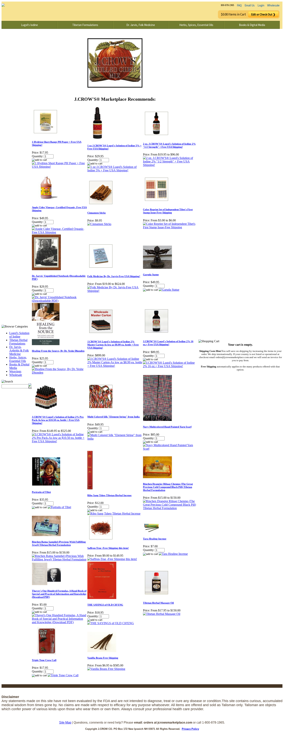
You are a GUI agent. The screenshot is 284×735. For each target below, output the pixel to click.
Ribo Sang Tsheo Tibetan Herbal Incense (109, 495)
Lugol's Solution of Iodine (19, 334)
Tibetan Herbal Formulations (18, 341)
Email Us (250, 5)
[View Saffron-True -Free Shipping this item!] (112, 559)
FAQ (239, 5)
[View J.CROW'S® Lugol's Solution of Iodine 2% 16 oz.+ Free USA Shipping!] (170, 366)
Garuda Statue (151, 274)
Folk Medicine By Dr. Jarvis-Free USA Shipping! (113, 276)
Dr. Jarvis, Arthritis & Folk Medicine (19, 350)
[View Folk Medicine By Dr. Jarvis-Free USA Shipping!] (115, 290)
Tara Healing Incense (154, 538)
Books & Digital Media (252, 25)
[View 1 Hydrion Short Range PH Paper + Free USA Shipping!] (59, 166)
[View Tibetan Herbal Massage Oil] (161, 614)
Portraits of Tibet (41, 492)
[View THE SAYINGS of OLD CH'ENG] (110, 623)
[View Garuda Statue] (169, 289)
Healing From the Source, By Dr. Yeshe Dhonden (58, 350)
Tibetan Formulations (85, 25)
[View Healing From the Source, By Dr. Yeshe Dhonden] (59, 372)
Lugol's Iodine (29, 25)
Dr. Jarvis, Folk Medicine (140, 25)
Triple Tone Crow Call (44, 660)
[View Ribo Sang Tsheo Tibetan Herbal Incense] (113, 513)
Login (261, 5)
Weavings (15, 371)
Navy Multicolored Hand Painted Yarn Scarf (167, 426)
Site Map (65, 722)
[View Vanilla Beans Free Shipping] (106, 669)
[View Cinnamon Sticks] (99, 224)
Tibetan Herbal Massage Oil (158, 602)
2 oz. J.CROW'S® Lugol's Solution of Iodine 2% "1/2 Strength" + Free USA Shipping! (169, 145)
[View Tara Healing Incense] (173, 553)
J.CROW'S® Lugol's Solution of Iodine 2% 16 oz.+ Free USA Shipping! (168, 343)
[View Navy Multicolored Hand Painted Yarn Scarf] (170, 448)
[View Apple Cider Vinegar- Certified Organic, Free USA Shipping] (59, 232)
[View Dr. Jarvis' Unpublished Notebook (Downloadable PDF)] (59, 300)
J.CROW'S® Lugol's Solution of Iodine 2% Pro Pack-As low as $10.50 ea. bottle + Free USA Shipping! (58, 420)
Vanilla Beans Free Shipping (102, 657)
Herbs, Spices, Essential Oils (196, 25)
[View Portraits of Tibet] (59, 507)
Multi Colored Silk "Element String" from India (113, 416)
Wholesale (273, 5)
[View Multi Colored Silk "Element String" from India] (115, 438)
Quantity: (37, 156)
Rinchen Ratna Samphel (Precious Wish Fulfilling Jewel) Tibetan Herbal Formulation (59, 543)
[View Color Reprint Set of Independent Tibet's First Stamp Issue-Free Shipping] (170, 227)
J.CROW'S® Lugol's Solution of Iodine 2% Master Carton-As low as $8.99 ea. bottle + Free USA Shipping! (113, 344)
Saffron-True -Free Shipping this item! (108, 548)
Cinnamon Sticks (96, 212)
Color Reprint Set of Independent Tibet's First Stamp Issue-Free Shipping (168, 211)
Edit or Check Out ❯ (263, 14)
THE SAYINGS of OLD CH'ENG (105, 604)
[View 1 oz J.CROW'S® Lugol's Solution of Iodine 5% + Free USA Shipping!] (115, 170)
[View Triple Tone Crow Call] (63, 675)
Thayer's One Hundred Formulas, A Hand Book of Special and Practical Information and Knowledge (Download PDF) (59, 593)
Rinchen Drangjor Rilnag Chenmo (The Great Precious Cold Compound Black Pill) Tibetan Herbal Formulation (168, 487)
